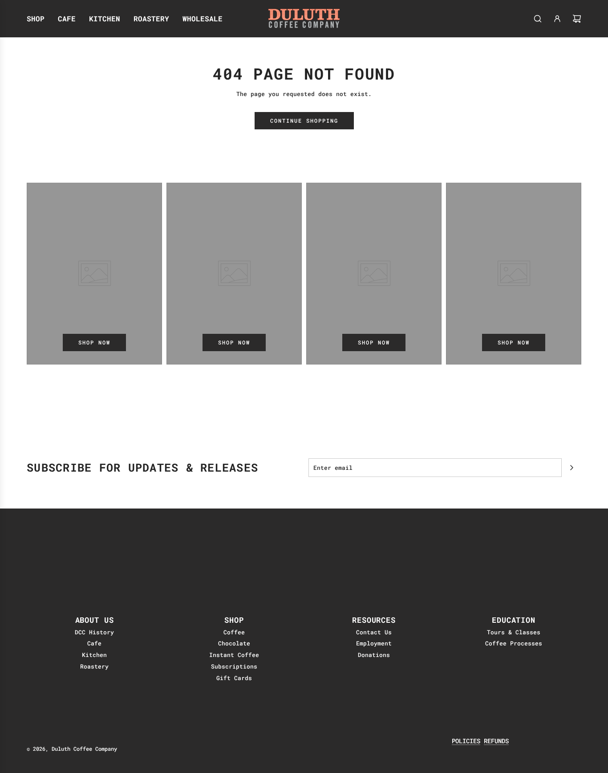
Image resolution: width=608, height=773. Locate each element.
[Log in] (557, 18)
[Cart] (577, 18)
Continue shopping (304, 120)
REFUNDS (496, 741)
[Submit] (571, 467)
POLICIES (466, 741)
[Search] (537, 18)
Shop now (94, 342)
